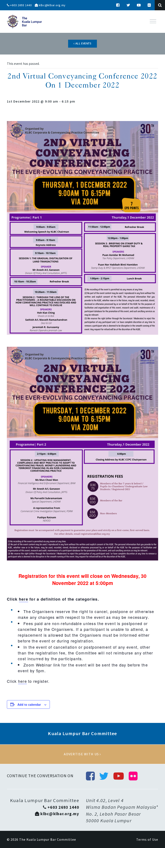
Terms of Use (147, 839)
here (23, 599)
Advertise (82, 754)
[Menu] (153, 21)
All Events (83, 43)
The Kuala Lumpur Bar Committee (47, 839)
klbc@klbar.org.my (52, 5)
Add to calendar (29, 704)
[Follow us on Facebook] (118, 5)
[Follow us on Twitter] (128, 5)
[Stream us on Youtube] (139, 5)
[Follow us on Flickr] (149, 5)
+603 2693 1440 (20, 5)
